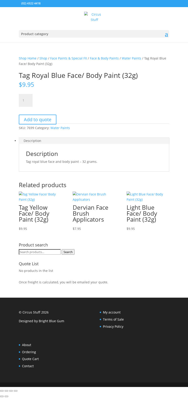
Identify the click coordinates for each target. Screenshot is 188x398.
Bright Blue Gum (51, 321)
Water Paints (131, 58)
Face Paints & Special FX (68, 58)
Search (68, 252)
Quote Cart (30, 359)
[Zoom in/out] (2, 391)
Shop (43, 58)
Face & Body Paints (104, 58)
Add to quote (37, 119)
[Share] (11, 391)
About (26, 345)
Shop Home (27, 58)
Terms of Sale (113, 319)
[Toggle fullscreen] (6, 391)
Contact (28, 366)
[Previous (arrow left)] (2, 396)
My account (112, 312)
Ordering (29, 352)
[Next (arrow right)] (6, 396)
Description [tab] (32, 140)
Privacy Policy (113, 326)
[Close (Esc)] (15, 391)
